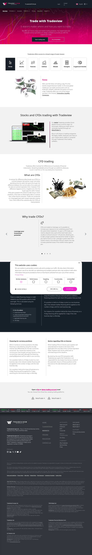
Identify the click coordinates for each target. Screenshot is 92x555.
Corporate (62, 430)
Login (58, 4)
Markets (5, 11)
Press (61, 447)
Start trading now (40, 39)
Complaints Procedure (50, 475)
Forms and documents (79, 432)
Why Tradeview (64, 443)
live (38, 390)
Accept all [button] (70, 289)
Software (76, 422)
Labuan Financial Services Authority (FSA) (70, 505)
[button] (21, 289)
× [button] (79, 263)
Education (39, 11)
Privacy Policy (20, 475)
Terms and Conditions (11, 475)
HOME (44, 422)
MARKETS (45, 430)
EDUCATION (46, 438)
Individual (62, 426)
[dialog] (46, 277)
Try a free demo (56, 39)
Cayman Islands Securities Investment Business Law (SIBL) (29, 524)
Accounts (19, 11)
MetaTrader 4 (40, 398)
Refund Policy (33, 475)
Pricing (33, 11)
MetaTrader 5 (56, 398)
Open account (63, 424)
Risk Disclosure (40, 475)
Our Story (62, 437)
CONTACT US (46, 443)
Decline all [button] (54, 289)
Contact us (65, 4)
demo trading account (49, 390)
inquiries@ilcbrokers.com (15, 541)
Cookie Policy (58, 475)
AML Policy (26, 475)
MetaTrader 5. (56, 130)
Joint (61, 428)
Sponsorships (63, 445)
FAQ (74, 434)
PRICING (45, 434)
